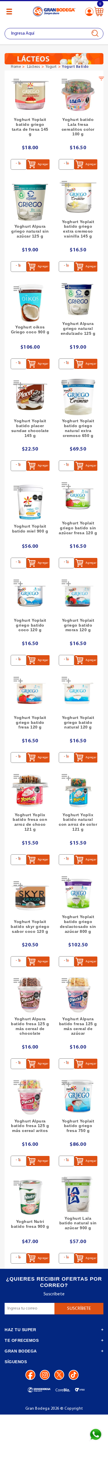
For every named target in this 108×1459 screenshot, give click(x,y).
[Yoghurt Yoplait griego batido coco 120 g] (30, 596)
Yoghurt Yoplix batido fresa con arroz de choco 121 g (30, 822)
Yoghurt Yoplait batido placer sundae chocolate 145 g (30, 428)
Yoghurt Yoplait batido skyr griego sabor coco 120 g (30, 926)
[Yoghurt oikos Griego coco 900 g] (30, 302)
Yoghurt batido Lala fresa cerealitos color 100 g (78, 126)
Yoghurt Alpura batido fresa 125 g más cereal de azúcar (78, 1026)
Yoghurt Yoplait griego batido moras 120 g (78, 625)
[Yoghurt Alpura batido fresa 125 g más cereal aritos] (30, 1096)
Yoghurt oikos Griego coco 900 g (30, 329)
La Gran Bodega (54, 12)
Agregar (43, 164)
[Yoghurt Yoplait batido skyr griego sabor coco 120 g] (30, 897)
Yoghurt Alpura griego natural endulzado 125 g (78, 328)
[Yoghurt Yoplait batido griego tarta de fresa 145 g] (30, 95)
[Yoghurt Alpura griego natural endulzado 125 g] (78, 299)
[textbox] (54, 33)
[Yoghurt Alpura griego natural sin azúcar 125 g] (30, 202)
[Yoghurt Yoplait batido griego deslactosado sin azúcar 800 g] (78, 892)
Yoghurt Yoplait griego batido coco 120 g (30, 625)
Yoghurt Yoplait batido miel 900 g (30, 528)
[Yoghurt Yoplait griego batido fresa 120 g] (30, 693)
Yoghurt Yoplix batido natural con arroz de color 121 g (78, 822)
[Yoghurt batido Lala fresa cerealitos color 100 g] (78, 95)
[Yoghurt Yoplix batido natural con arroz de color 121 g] (78, 790)
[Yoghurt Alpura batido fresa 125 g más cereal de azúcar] (78, 994)
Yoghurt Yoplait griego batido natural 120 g (78, 722)
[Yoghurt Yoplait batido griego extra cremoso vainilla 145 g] (78, 197)
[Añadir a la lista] (19, 84)
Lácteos (33, 67)
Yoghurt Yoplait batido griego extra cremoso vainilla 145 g (78, 228)
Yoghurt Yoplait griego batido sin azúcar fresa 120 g (78, 528)
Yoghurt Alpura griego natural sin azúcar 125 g (30, 231)
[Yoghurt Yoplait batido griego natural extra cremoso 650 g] (78, 397)
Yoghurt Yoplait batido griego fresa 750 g (78, 1126)
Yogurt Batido (75, 67)
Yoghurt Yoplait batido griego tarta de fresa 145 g (30, 126)
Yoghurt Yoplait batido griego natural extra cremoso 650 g (78, 428)
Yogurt (51, 67)
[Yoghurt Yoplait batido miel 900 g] (30, 502)
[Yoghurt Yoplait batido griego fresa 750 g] (78, 1096)
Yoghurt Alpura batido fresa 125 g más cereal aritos (30, 1126)
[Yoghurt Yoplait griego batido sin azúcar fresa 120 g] (78, 498)
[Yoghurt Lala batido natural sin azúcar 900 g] (78, 1194)
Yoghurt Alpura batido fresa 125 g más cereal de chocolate (30, 1026)
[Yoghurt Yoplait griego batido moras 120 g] (78, 596)
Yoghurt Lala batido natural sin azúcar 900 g (78, 1223)
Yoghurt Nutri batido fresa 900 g (30, 1224)
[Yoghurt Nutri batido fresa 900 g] (30, 1197)
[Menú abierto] (9, 11)
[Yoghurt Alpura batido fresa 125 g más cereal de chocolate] (30, 994)
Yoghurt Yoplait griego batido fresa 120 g (30, 722)
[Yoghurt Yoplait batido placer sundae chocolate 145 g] (30, 397)
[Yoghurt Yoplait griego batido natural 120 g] (78, 693)
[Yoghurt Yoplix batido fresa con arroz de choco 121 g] (30, 790)
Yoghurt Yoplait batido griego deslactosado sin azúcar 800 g (78, 923)
